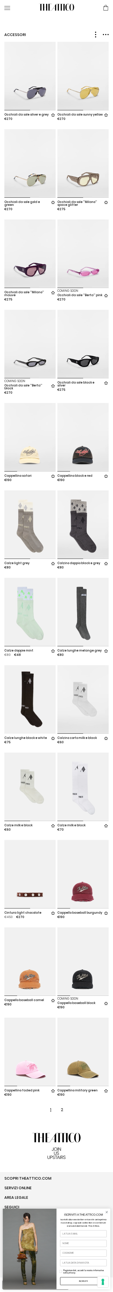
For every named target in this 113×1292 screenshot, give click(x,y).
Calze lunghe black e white (25, 738)
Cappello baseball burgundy (79, 912)
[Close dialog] (106, 1212)
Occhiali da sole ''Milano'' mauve (24, 293)
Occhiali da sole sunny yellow (80, 114)
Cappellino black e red (74, 476)
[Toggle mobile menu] (19, 8)
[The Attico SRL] (56, 8)
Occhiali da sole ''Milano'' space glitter (77, 203)
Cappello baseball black (76, 1003)
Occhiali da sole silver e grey (26, 114)
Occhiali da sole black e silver (75, 384)
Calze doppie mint (18, 650)
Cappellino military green (77, 1090)
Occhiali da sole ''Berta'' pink (79, 295)
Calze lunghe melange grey (79, 650)
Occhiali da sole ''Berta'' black (23, 387)
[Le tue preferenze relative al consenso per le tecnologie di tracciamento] (102, 1281)
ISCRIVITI (83, 1281)
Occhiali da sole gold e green (22, 203)
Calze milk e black (18, 825)
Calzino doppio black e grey (78, 563)
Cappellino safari (18, 476)
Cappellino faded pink (21, 1090)
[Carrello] (106, 8)
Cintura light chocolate (22, 912)
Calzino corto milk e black (77, 738)
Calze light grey (17, 563)
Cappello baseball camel (24, 1000)
